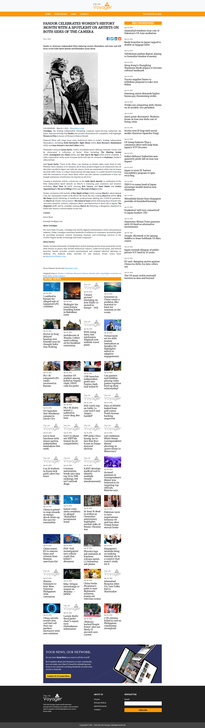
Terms (97, 699)
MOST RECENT (60, 14)
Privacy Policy (100, 703)
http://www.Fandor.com (55, 256)
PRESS (73, 14)
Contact (97, 709)
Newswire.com (77, 128)
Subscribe (143, 710)
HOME (48, 14)
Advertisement (100, 706)
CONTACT (84, 14)
